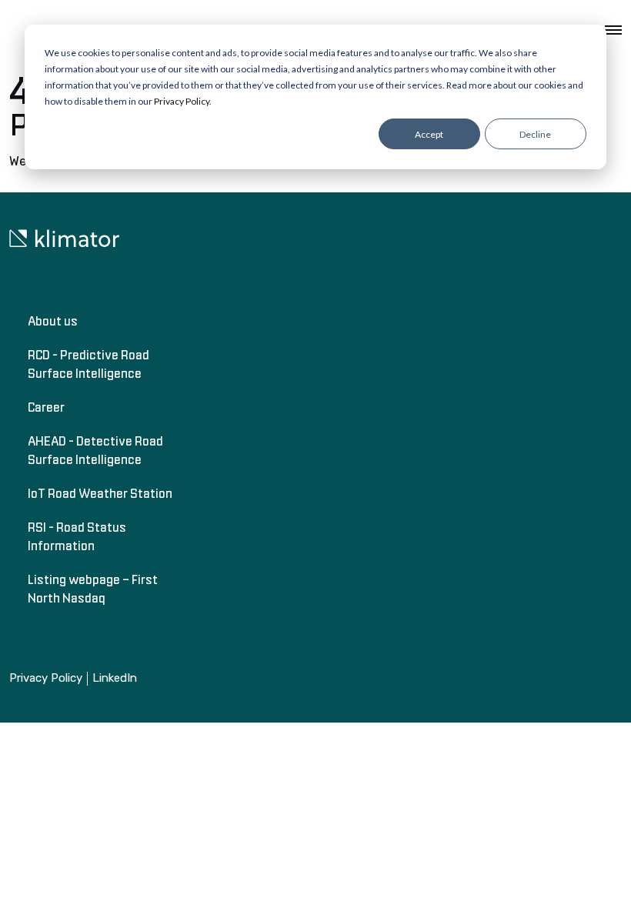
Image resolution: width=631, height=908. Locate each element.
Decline (535, 134)
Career (46, 407)
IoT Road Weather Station (100, 493)
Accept (429, 134)
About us (53, 321)
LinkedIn (114, 678)
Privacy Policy (181, 101)
